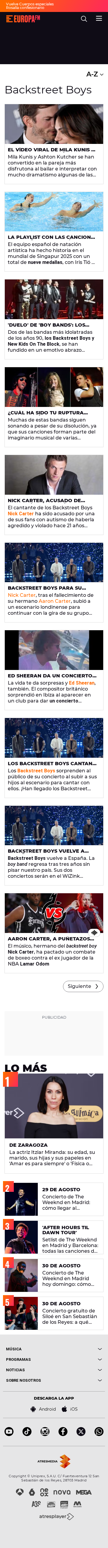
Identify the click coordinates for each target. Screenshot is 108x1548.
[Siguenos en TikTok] (27, 1434)
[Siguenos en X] (81, 1434)
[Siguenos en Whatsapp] (99, 1434)
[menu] (99, 18)
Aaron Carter (55, 601)
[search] (84, 19)
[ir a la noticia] (54, 124)
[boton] (78, 1349)
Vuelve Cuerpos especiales (30, 4)
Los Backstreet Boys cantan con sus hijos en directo (50, 766)
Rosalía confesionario (25, 7)
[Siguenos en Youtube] (9, 1434)
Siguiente (79, 986)
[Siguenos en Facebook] (63, 1434)
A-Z (93, 74)
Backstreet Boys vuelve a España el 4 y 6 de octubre (47, 853)
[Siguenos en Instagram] (45, 1434)
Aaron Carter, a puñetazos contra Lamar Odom (49, 941)
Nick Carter (22, 595)
